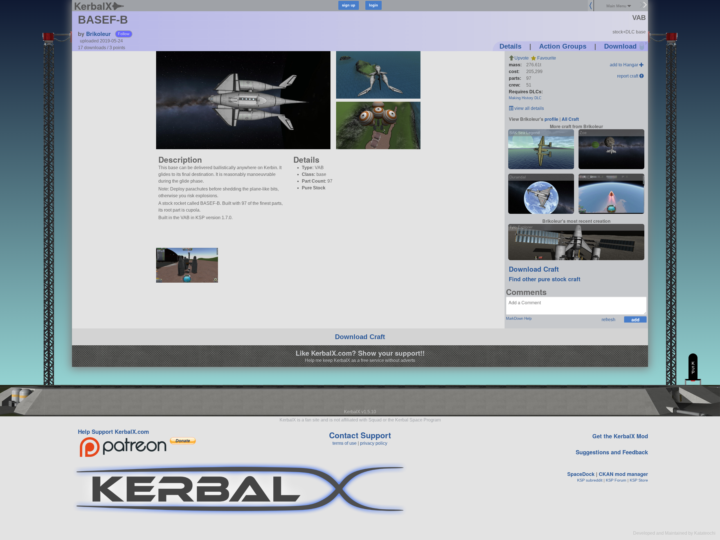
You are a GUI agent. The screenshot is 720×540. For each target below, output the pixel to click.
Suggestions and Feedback (612, 452)
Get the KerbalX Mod (620, 436)
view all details (528, 108)
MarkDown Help (519, 318)
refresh (608, 319)
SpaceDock (581, 474)
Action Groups (562, 46)
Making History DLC (525, 98)
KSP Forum (616, 480)
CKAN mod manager (623, 474)
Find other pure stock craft (544, 279)
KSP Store (639, 480)
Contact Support (360, 435)
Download (620, 46)
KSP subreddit (589, 480)
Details (510, 46)
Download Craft (534, 269)
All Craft (570, 119)
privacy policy (373, 443)
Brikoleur (98, 34)
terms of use (344, 443)
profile (551, 119)
